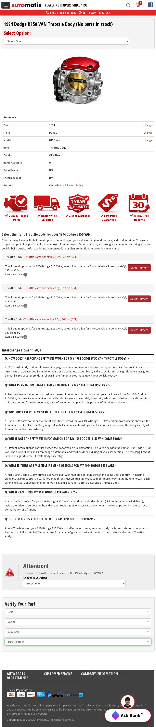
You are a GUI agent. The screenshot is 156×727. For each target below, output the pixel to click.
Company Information (100, 674)
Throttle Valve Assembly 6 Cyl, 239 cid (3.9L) (50, 257)
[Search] (128, 5)
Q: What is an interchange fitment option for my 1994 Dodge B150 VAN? (57, 385)
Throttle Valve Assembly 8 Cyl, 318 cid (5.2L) (50, 288)
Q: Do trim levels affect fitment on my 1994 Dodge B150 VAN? (49, 519)
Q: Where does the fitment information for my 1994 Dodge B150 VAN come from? (63, 439)
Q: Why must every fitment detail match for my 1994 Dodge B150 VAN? (55, 412)
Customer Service (58, 674)
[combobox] (78, 611)
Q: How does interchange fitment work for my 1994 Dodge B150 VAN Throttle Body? (66, 358)
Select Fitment (139, 268)
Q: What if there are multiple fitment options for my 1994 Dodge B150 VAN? (59, 466)
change (148, 125)
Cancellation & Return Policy (66, 185)
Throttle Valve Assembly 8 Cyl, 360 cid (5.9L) (50, 319)
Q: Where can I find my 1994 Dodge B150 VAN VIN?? (40, 492)
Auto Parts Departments (18, 676)
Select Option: (17, 33)
